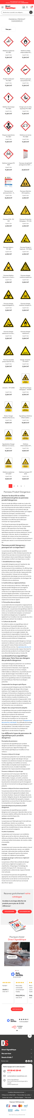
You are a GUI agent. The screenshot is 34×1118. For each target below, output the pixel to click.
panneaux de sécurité (25, 647)
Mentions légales (19, 1097)
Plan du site (28, 1097)
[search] (31, 12)
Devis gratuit (12, 956)
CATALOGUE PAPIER (9, 911)
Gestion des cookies (7, 1097)
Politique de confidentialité (8, 1095)
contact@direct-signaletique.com (17, 1076)
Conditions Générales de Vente (16, 1092)
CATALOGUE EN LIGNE (24, 911)
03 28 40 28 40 (14, 1070)
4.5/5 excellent (23, 1021)
